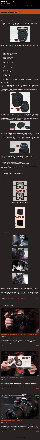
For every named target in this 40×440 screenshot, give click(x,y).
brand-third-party (8, 298)
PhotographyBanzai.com (8, 1)
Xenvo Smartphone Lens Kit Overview (12, 377)
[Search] (35, 1)
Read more (37, 345)
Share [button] (37, 298)
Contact (20, 5)
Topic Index (3, 5)
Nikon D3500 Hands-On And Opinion (12, 420)
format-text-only (16, 298)
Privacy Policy (26, 5)
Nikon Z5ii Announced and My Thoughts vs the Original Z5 (19, 334)
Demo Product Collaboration (12, 5)
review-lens (22, 298)
